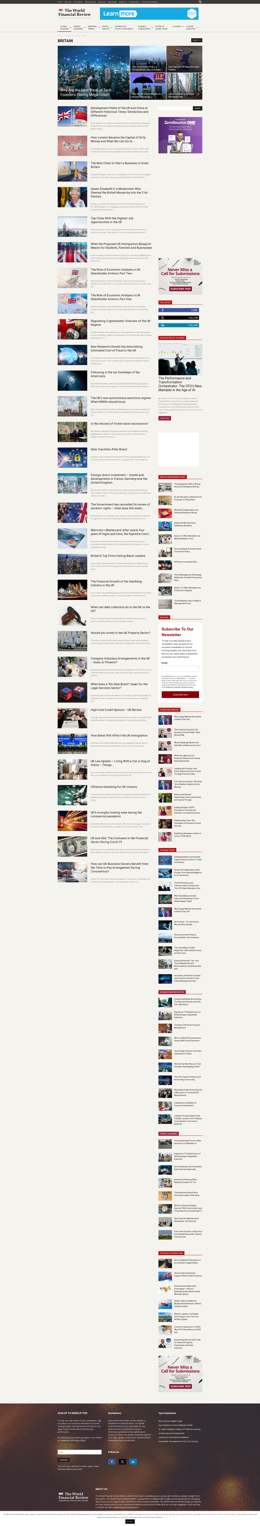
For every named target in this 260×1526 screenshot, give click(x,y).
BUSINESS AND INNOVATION (172, 992)
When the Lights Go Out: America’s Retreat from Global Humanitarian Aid (187, 758)
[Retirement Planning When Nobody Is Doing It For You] (165, 1183)
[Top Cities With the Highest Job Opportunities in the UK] (72, 226)
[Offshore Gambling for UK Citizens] (72, 795)
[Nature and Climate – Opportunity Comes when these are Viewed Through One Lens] (165, 798)
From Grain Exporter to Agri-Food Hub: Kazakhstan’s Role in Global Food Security (188, 1234)
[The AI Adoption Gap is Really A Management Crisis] (165, 604)
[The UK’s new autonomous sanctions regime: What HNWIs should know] (72, 406)
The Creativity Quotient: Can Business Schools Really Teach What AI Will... (187, 732)
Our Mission (78, 2)
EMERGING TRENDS (92, 27)
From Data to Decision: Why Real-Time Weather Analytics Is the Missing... (188, 784)
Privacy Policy (134, 2)
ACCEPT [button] (130, 1521)
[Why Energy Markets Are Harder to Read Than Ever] (165, 720)
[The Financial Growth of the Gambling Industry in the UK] (72, 590)
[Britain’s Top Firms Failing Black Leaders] (72, 564)
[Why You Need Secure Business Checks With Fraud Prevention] (165, 1041)
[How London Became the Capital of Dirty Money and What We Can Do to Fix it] (72, 146)
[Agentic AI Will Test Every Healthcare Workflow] (165, 526)
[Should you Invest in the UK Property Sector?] (72, 641)
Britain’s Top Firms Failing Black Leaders (118, 555)
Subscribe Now (180, 694)
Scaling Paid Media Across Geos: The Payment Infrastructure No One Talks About (188, 1002)
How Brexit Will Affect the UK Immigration (119, 735)
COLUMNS (177, 26)
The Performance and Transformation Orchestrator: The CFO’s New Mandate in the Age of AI (180, 384)
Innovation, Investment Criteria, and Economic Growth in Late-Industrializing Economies (187, 978)
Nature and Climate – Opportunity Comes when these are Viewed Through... (187, 797)
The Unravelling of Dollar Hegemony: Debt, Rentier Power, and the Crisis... (188, 950)
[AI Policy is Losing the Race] (165, 565)
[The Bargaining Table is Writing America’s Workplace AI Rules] (165, 487)
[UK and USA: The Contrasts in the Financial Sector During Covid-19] (72, 846)
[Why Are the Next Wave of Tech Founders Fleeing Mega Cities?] (94, 76)
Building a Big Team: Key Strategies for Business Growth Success (187, 823)
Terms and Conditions (150, 2)
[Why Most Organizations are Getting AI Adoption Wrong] (165, 513)
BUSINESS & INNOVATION (144, 27)
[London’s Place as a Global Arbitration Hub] (184, 86)
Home (60, 2)
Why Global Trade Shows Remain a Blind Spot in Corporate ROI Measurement (188, 1092)
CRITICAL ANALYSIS (106, 27)
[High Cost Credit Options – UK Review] (72, 718)
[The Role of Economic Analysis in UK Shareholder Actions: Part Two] (72, 278)
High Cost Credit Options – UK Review (116, 710)
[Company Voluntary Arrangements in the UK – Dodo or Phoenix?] (72, 667)
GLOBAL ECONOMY (64, 27)
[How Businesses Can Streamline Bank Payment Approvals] (165, 1170)
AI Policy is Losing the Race (185, 562)
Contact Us (122, 2)
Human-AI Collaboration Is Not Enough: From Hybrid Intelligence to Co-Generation (188, 872)
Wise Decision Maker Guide (170, 1421)
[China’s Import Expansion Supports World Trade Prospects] (165, 1276)
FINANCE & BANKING (78, 27)
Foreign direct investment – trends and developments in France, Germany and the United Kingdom (119, 478)
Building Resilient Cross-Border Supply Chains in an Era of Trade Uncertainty (188, 859)
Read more (164, 418)
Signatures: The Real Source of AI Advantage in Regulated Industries (187, 1015)
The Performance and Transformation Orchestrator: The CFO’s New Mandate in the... (187, 885)
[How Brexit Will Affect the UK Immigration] (72, 744)
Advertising (112, 2)
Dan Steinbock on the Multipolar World (175, 1425)
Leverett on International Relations (173, 1437)
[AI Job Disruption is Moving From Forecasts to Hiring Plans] (165, 500)
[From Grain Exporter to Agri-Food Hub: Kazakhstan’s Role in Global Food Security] (165, 1235)
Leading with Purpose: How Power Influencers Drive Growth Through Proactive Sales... (187, 771)
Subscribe (101, 2)
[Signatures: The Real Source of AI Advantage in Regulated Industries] (165, 1015)
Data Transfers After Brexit (109, 449)
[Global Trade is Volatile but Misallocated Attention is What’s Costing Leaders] (165, 1304)
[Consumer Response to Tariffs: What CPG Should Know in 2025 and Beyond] (165, 1330)
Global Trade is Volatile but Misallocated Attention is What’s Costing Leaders (187, 1303)
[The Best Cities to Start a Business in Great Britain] (72, 171)
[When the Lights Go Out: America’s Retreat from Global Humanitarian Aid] (165, 759)
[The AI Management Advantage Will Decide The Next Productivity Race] (165, 578)
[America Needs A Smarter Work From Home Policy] (165, 552)
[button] (200, 2)
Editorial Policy (90, 2)
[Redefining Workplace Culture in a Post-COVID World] (165, 837)
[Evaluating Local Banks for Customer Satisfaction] (165, 1106)
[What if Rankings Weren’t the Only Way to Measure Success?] (165, 746)
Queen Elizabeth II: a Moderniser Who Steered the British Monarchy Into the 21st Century (119, 192)
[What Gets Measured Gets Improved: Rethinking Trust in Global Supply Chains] (165, 899)
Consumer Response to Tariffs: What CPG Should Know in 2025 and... (187, 1329)
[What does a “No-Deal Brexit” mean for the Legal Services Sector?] (72, 692)
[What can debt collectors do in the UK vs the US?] (72, 615)
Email (164, 663)
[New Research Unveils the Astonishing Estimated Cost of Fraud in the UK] (72, 355)
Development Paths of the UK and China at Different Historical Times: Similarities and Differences (119, 111)
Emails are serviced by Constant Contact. (179, 687)
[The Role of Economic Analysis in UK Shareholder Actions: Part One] (72, 303)
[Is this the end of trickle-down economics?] (72, 432)
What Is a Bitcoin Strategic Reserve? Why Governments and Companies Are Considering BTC (188, 1208)
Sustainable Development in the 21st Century (178, 1441)
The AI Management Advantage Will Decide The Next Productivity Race (188, 577)
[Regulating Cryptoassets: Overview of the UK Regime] (72, 329)
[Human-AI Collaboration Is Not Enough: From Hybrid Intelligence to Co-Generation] (165, 873)
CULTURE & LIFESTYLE (190, 27)
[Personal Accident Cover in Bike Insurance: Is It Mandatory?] (165, 1144)
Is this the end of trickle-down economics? (119, 423)
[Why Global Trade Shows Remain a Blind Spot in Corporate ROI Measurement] (165, 1093)
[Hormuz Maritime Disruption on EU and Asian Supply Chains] (165, 1263)
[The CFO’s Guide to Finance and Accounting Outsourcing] (165, 1080)
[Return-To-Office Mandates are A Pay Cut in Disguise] (165, 591)
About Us (68, 2)
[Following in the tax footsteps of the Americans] (72, 380)
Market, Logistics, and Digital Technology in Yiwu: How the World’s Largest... (186, 1316)
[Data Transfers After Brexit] (72, 458)
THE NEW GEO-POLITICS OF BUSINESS (124, 27)
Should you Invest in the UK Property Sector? (120, 633)
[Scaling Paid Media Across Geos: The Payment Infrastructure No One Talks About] (165, 1002)
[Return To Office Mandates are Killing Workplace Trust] (165, 539)
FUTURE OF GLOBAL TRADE (161, 27)
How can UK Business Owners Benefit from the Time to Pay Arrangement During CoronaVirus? (120, 867)
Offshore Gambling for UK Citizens (114, 787)
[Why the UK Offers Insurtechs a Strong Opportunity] (148, 86)
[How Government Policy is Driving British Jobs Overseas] (148, 59)
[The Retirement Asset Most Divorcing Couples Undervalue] (165, 1196)
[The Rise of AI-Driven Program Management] (165, 1028)
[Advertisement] (178, 449)
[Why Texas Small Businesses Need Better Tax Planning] (165, 1222)
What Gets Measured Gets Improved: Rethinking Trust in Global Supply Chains (186, 898)
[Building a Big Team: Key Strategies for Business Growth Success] (165, 824)
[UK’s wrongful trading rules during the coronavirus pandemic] (72, 821)
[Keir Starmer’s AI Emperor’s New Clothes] (184, 59)
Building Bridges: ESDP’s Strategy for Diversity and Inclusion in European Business (187, 810)
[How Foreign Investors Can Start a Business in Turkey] (165, 1054)
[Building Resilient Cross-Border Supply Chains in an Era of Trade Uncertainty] (165, 860)
